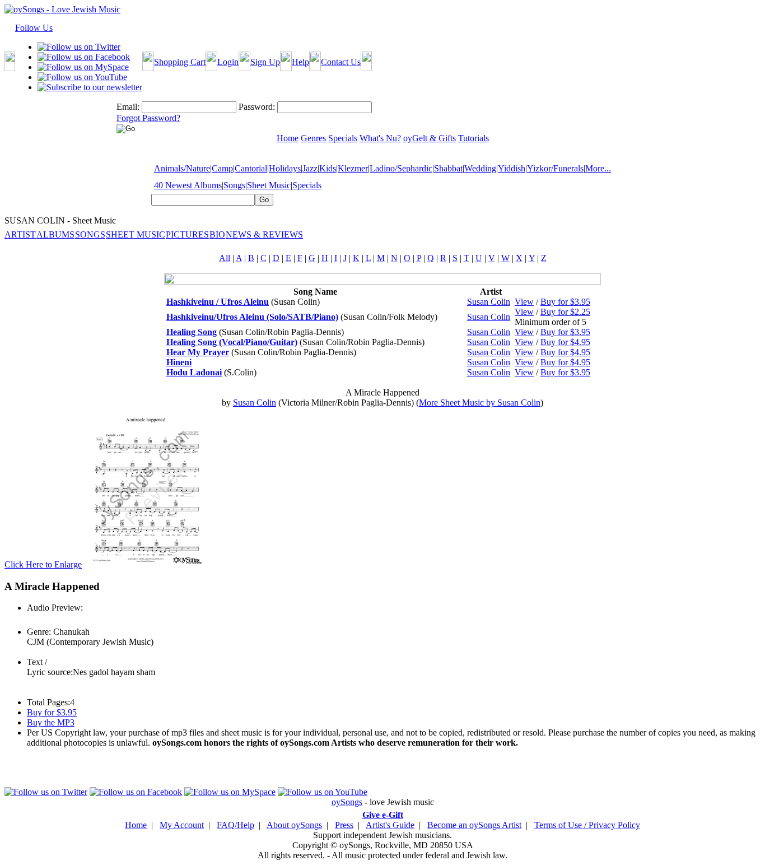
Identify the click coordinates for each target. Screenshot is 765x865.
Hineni (179, 362)
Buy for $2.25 (565, 312)
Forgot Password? (148, 118)
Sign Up (265, 62)
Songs (234, 185)
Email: (127, 106)
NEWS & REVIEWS (264, 234)
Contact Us (341, 62)
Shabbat (448, 168)
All (224, 258)
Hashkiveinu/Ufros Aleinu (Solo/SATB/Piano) (252, 317)
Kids (327, 168)
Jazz (310, 168)
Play (34, 620)
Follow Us (34, 27)
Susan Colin (488, 301)
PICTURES (187, 234)
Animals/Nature (182, 168)
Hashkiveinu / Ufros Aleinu (217, 301)
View (524, 301)
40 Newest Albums (188, 185)
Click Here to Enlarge (43, 564)
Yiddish (511, 168)
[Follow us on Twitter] (79, 47)
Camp (222, 168)
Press (344, 825)
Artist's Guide (390, 825)
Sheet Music (269, 185)
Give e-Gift (382, 815)
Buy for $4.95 (565, 342)
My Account (182, 825)
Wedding (480, 168)
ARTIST (20, 234)
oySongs (347, 802)
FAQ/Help (235, 825)
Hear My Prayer (197, 352)
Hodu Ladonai (194, 372)
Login (228, 62)
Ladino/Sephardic (401, 168)
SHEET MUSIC (135, 234)
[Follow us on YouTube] (82, 77)
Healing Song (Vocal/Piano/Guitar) (231, 342)
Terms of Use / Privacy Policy (587, 825)
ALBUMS (55, 234)
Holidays (285, 168)
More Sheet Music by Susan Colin (479, 402)
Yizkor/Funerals (555, 168)
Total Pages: (48, 702)
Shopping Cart (180, 62)
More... (598, 168)
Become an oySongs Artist (474, 825)
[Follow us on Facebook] (84, 57)
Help (300, 62)
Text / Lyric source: (50, 667)
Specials (306, 185)
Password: (257, 106)
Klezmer (353, 168)
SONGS (90, 234)
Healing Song (191, 332)
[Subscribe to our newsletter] (90, 87)
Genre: (39, 631)
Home (136, 825)
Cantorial (251, 168)
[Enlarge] (145, 564)
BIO (217, 234)
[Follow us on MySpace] (83, 67)
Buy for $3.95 (565, 301)
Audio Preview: (55, 607)
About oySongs (294, 825)
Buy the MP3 (50, 722)
